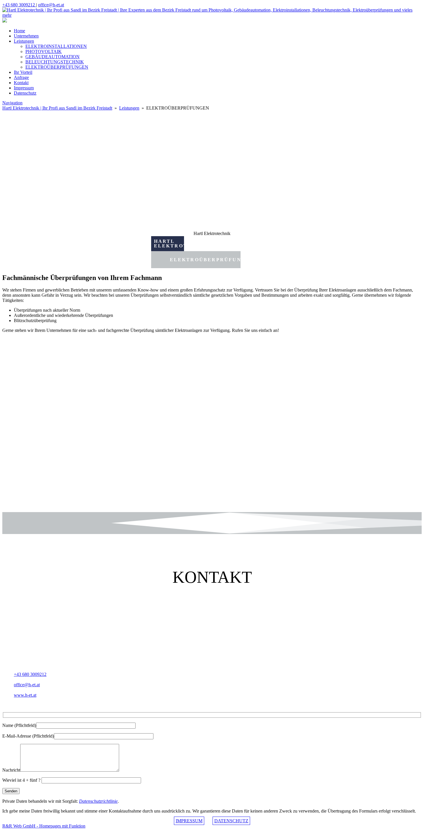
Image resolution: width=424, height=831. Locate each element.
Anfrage (21, 77)
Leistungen (24, 41)
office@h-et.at (51, 4)
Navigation (12, 102)
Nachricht (11, 770)
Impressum (24, 87)
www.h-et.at (25, 695)
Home (19, 30)
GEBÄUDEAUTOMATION (52, 56)
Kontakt (21, 82)
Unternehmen (26, 35)
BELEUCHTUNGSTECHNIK (54, 61)
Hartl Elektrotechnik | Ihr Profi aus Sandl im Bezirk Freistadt (57, 108)
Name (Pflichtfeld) (19, 725)
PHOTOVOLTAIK (43, 51)
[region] (212, 425)
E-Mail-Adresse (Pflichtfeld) (28, 736)
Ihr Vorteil (23, 72)
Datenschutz (25, 93)
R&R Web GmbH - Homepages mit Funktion (43, 826)
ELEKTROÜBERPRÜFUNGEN (56, 67)
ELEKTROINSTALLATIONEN (56, 46)
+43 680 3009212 (19, 4)
